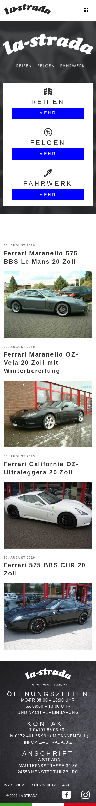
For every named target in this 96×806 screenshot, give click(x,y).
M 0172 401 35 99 (28, 736)
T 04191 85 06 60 (47, 730)
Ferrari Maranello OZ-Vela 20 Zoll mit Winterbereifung (40, 362)
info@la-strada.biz (48, 742)
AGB (65, 785)
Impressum (14, 785)
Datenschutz (43, 785)
